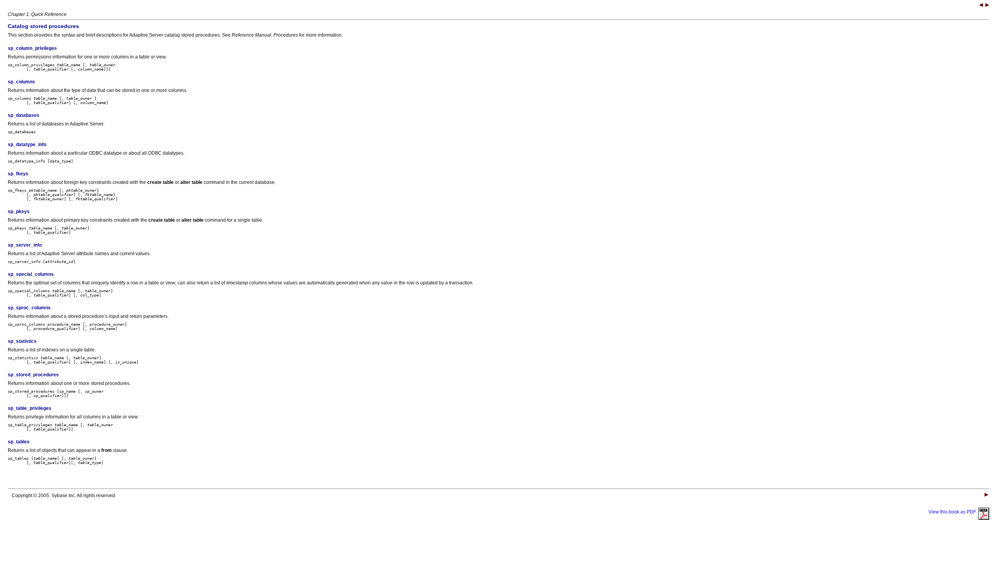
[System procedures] (981, 6)
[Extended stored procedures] (987, 6)
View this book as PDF (953, 512)
